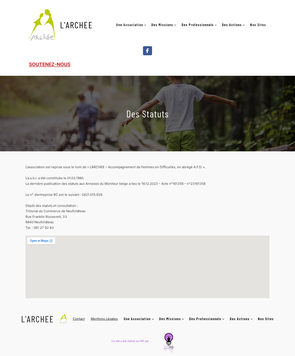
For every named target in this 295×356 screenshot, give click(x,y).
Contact (79, 319)
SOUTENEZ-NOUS (49, 64)
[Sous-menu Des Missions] (175, 25)
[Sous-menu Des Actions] (244, 25)
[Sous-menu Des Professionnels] (216, 25)
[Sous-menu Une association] (145, 25)
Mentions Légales (104, 319)
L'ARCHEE (76, 24)
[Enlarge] (178, 332)
